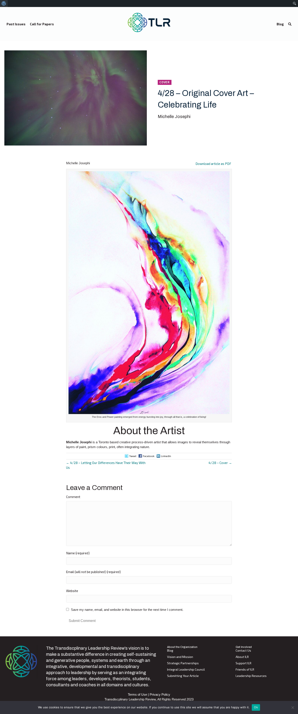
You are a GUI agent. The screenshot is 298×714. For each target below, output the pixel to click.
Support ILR (243, 663)
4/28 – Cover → (220, 463)
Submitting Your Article (183, 676)
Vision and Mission (180, 657)
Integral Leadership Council (186, 669)
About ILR (242, 657)
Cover (164, 82)
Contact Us (243, 650)
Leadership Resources (251, 676)
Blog (170, 650)
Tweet (132, 456)
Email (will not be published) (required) (93, 572)
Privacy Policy (160, 694)
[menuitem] (4, 3)
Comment (73, 497)
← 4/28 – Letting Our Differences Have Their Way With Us (106, 465)
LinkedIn (166, 456)
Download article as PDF (213, 164)
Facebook (148, 456)
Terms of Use (137, 694)
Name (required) (78, 553)
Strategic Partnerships (183, 663)
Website (72, 591)
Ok (256, 707)
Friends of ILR (245, 669)
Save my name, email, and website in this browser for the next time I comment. (127, 609)
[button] (290, 24)
